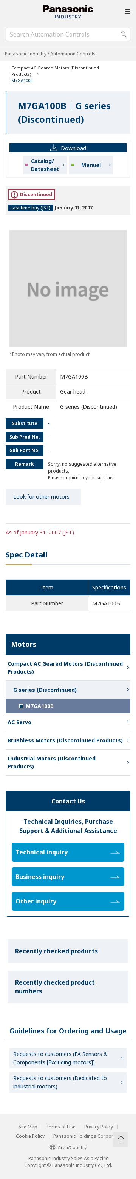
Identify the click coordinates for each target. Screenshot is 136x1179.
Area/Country (72, 1147)
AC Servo (19, 722)
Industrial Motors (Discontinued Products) (52, 762)
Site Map (28, 1127)
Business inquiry (39, 877)
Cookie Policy (30, 1136)
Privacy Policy (98, 1127)
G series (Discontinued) (45, 689)
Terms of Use (61, 1127)
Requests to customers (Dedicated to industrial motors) (60, 1082)
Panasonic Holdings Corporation (88, 1136)
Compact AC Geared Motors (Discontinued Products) (65, 667)
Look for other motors (41, 496)
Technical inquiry (41, 852)
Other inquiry (35, 901)
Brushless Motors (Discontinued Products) (65, 740)
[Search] (123, 34)
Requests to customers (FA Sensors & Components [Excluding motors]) (60, 1058)
